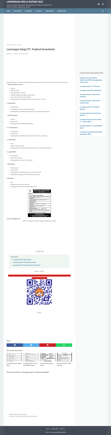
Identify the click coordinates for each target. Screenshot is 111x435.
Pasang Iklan (54, 428)
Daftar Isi (62, 428)
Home (8, 11)
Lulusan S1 (38, 11)
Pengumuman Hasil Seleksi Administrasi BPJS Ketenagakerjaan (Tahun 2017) (91, 80)
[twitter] (31, 345)
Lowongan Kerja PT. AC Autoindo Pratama (24, 262)
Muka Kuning (50, 11)
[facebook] (98, 4)
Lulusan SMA (17, 11)
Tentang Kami (61, 11)
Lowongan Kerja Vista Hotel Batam (90, 90)
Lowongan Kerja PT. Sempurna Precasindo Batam (26, 265)
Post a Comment (23, 53)
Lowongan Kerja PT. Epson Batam (22, 259)
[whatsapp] (64, 345)
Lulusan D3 (28, 11)
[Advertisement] (39, 29)
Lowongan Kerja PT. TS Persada (90, 86)
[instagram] (102, 4)
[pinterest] (47, 345)
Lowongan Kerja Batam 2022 (25, 1)
